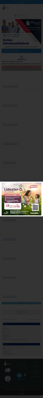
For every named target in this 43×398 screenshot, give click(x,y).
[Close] (41, 183)
